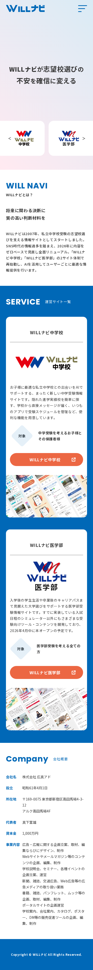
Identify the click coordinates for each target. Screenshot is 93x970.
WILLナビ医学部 (45, 672)
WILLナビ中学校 (45, 460)
